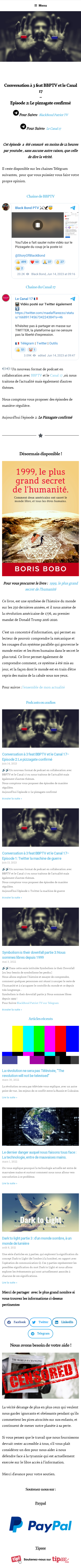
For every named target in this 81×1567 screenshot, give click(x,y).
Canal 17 (56, 375)
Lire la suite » (9, 1097)
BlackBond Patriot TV (53, 115)
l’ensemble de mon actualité (44, 687)
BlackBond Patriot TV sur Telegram (38, 1003)
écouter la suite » (12, 798)
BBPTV (36, 375)
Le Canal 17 (53, 129)
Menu (43, 5)
